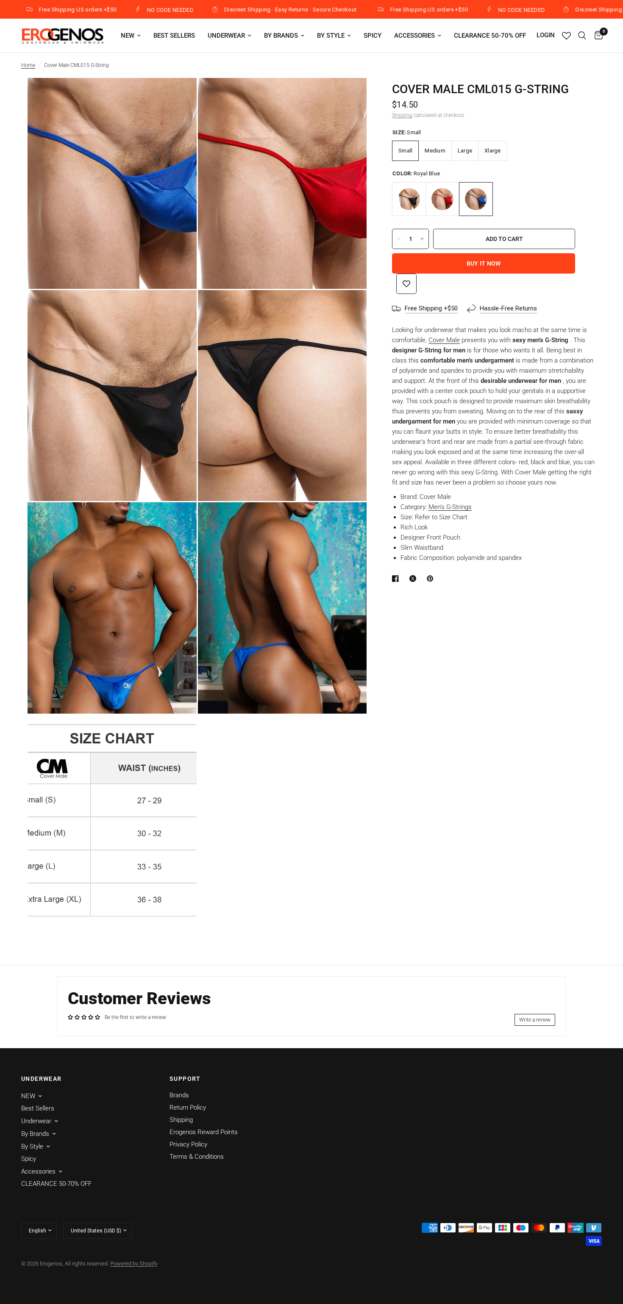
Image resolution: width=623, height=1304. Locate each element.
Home (28, 65)
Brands (179, 1095)
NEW (127, 35)
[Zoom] (179, 96)
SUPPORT (185, 1079)
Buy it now (484, 263)
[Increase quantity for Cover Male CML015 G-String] (422, 239)
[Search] (582, 36)
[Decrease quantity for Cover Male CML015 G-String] (398, 239)
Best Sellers (174, 35)
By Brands (281, 35)
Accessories (414, 35)
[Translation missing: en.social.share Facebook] (397, 578)
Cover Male (444, 340)
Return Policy (188, 1107)
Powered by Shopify (133, 1263)
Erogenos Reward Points (204, 1132)
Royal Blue (476, 199)
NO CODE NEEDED (126, 10)
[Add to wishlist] (406, 284)
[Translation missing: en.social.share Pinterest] (432, 578)
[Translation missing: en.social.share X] (414, 578)
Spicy (372, 35)
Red (442, 199)
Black (409, 199)
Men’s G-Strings (450, 507)
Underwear (226, 35)
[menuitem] (130, 35)
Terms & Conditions (197, 1156)
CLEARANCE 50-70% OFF (490, 35)
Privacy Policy (188, 1144)
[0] (596, 36)
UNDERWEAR (41, 1079)
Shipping (402, 115)
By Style (331, 35)
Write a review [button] (535, 1020)
